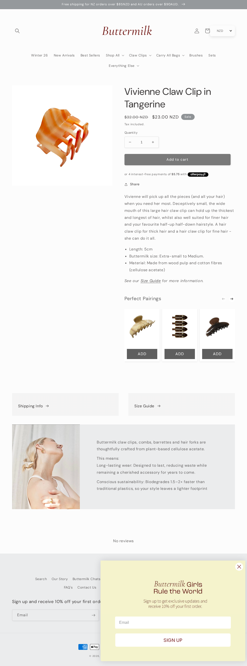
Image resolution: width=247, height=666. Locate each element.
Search (41, 579)
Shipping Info (30, 406)
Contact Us (86, 587)
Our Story (60, 579)
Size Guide (151, 280)
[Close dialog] (236, 566)
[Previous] (223, 299)
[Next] (232, 299)
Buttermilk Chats (87, 579)
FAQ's (68, 587)
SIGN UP (169, 640)
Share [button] (135, 184)
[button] (17, 31)
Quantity (130, 133)
